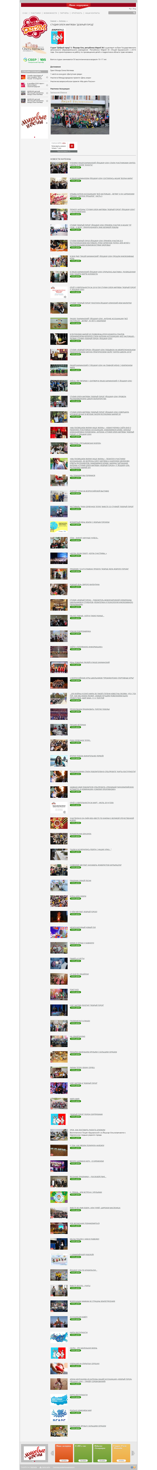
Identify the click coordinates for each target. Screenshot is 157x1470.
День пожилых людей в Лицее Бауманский (90, 662)
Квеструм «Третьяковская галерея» (85, 443)
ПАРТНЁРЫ (64, 13)
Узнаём (83, 1461)
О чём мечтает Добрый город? (83, 912)
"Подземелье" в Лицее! (80, 1021)
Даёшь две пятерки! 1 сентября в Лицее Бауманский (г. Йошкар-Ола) (101, 381)
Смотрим (121, 1461)
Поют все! (74, 990)
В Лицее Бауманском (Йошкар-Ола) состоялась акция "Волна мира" (101, 178)
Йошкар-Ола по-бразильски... (83, 1270)
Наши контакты (92, 13)
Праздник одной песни (80, 881)
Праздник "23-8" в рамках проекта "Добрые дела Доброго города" (99, 569)
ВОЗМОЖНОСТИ (50, 13)
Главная (53, 21)
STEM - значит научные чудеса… (84, 538)
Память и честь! (77, 959)
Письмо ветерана (78, 725)
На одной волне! (77, 1036)
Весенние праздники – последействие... (88, 1177)
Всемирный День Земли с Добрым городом (89, 522)
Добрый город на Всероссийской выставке (89, 491)
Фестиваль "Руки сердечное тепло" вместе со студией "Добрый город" (102, 507)
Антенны (62, 21)
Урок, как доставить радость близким (87, 1130)
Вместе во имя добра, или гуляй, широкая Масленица (95, 1208)
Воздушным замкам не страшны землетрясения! (92, 1301)
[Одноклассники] (134, 1467)
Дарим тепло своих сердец (82, 1068)
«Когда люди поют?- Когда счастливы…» (88, 553)
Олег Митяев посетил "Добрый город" (87, 1005)
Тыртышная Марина (58, 92)
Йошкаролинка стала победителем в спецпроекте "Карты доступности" (103, 772)
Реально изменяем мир (81, 1410)
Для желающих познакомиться (85, 1223)
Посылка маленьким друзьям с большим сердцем (93, 1052)
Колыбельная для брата (80, 834)
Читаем (64, 1461)
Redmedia (33, 1467)
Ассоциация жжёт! (78, 1317)
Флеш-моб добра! (78, 896)
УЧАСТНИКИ (36, 13)
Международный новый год (83, 927)
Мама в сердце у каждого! (82, 943)
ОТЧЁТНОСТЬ (77, 13)
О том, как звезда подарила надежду (87, 1145)
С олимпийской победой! (82, 1255)
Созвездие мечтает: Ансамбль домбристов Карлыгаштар (95, 865)
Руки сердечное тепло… (80, 740)
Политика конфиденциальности (63, 1467)
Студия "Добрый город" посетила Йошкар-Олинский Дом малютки (101, 303)
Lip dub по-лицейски (79, 974)
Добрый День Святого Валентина (85, 585)
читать (102, 1461)
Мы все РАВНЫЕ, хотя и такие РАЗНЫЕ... (87, 616)
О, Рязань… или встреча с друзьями (86, 1192)
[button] (22, 123)
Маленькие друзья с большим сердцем (88, 1426)
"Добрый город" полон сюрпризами (86, 1114)
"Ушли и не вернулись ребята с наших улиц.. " (90, 849)
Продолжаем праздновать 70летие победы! (90, 709)
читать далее (75, 167)
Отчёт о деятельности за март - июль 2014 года (92, 803)
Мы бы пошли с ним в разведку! (84, 1239)
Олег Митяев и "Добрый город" (83, 1083)
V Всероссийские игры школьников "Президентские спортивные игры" (102, 678)
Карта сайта (46, 1467)
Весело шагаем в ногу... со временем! (87, 1161)
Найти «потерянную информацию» (86, 647)
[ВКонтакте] (132, 1467)
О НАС (25, 13)
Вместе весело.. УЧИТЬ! (80, 1286)
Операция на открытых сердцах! (84, 1364)
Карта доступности (79, 1333)
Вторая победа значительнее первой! (87, 756)
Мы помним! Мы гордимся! (82, 476)
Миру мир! (74, 1099)
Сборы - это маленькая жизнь (83, 1348)
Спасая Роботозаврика (80, 631)
